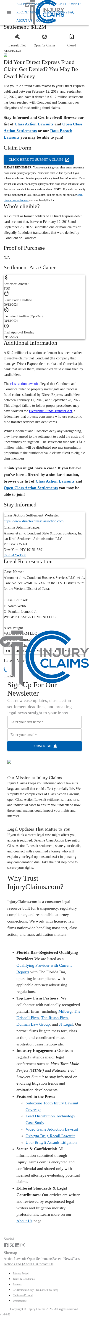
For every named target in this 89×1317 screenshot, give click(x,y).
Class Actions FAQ (58, 12)
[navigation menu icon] (9, 12)
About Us (24, 20)
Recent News (27, 12)
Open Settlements (65, 4)
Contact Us (46, 20)
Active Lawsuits (30, 4)
